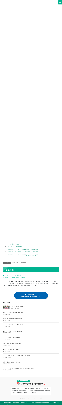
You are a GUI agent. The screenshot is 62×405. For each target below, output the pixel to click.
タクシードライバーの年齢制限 (13, 275)
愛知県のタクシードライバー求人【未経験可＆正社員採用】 (23, 251)
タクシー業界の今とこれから (15, 244)
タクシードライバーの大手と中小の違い (13, 331)
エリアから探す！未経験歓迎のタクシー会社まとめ (30, 295)
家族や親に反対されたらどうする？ (12, 362)
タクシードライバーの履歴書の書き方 (12, 343)
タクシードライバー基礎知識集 (16, 246)
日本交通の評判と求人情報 (18, 306)
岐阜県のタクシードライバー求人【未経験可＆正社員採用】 (23, 249)
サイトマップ (56, 402)
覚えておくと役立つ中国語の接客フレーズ (14, 318)
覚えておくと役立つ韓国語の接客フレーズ (14, 312)
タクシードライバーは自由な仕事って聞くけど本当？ (16, 356)
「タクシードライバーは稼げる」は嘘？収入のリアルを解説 (18, 368)
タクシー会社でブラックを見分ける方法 (15, 278)
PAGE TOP (59, 391)
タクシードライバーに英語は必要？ (12, 349)
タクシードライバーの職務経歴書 (11, 337)
